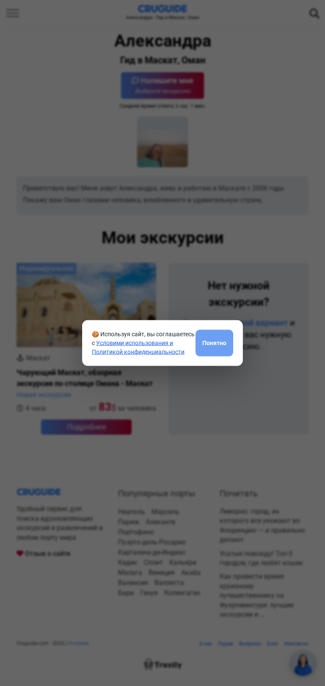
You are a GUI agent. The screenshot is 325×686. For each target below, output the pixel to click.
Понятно (214, 342)
